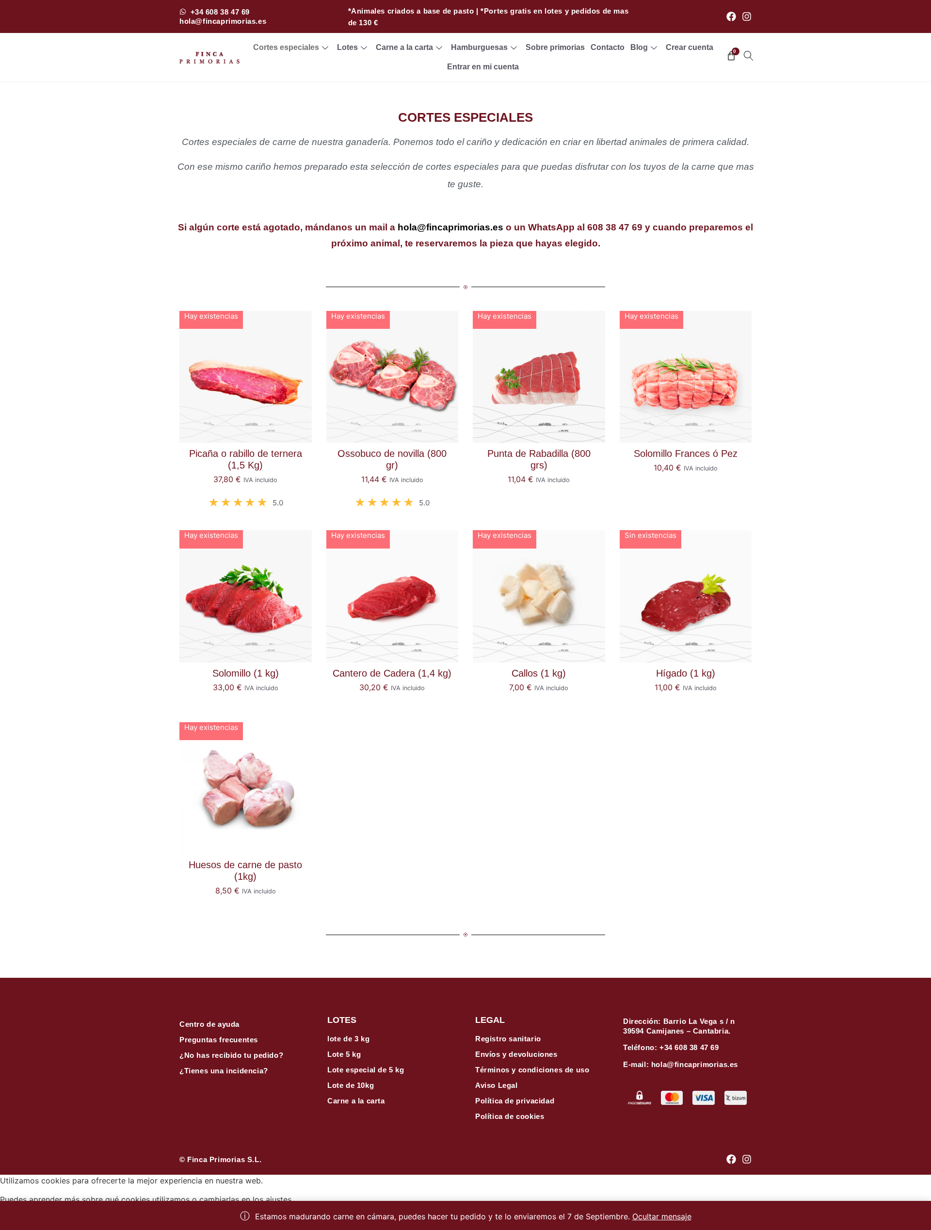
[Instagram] (747, 16)
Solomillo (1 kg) (245, 673)
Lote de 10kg (350, 1085)
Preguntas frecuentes (218, 1040)
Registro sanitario (508, 1039)
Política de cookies (509, 1116)
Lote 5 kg (344, 1054)
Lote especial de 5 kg (365, 1070)
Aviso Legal (496, 1085)
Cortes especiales (286, 47)
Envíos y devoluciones (516, 1054)
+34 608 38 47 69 (689, 1047)
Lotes (347, 47)
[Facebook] (731, 16)
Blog (639, 47)
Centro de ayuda (209, 1024)
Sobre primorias (555, 47)
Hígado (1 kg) (685, 673)
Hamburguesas (479, 47)
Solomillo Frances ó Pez (686, 453)
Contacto (608, 47)
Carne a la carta (404, 47)
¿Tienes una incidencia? (223, 1071)
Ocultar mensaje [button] (661, 1216)
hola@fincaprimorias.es (450, 227)
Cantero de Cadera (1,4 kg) (392, 673)
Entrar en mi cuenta (483, 67)
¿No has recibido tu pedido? (231, 1055)
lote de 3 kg (348, 1039)
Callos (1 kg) (539, 673)
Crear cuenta (689, 47)
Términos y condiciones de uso (532, 1070)
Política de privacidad (514, 1101)
